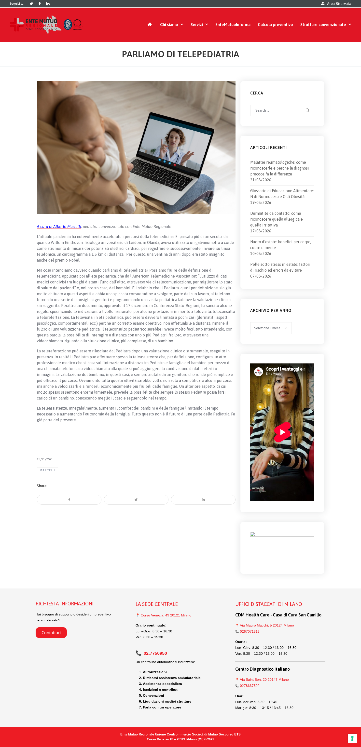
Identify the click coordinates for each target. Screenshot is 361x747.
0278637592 (250, 686)
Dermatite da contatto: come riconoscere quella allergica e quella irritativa (276, 219)
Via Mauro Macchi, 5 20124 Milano (267, 625)
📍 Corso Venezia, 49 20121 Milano (163, 615)
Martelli (48, 470)
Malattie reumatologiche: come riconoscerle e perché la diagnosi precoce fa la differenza (279, 168)
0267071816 (250, 631)
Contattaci (51, 632)
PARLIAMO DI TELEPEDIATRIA (180, 54)
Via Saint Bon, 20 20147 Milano (264, 679)
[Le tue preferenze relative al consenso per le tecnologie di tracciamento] (352, 738)
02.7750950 (151, 653)
